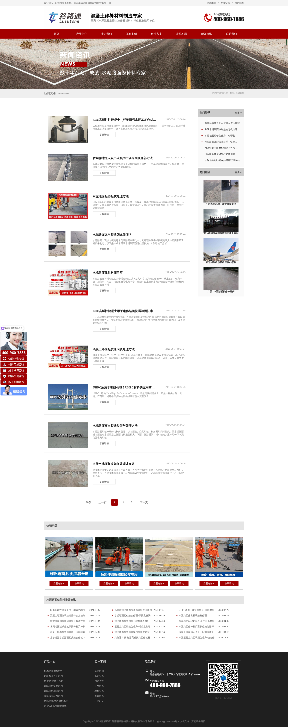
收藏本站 (211, 3)
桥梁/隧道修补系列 (53, 681)
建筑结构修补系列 (53, 686)
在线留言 (225, 3)
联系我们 (231, 33)
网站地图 (239, 3)
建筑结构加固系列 (53, 691)
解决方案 (156, 33)
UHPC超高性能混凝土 (55, 706)
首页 (56, 33)
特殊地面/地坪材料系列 (56, 701)
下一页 (144, 502)
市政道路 (99, 696)
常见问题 (181, 33)
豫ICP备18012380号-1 (168, 721)
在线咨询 (79, 583)
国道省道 (99, 681)
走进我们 (106, 33)
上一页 (102, 502)
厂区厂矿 (99, 701)
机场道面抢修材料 (53, 671)
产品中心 (81, 33)
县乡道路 (99, 686)
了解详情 (104, 134)
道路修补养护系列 (53, 676)
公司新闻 (240, 93)
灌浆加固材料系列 (53, 696)
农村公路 (99, 691)
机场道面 (99, 671)
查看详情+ (58, 583)
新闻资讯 (206, 33)
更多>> (238, 113)
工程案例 (131, 33)
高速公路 (99, 676)
